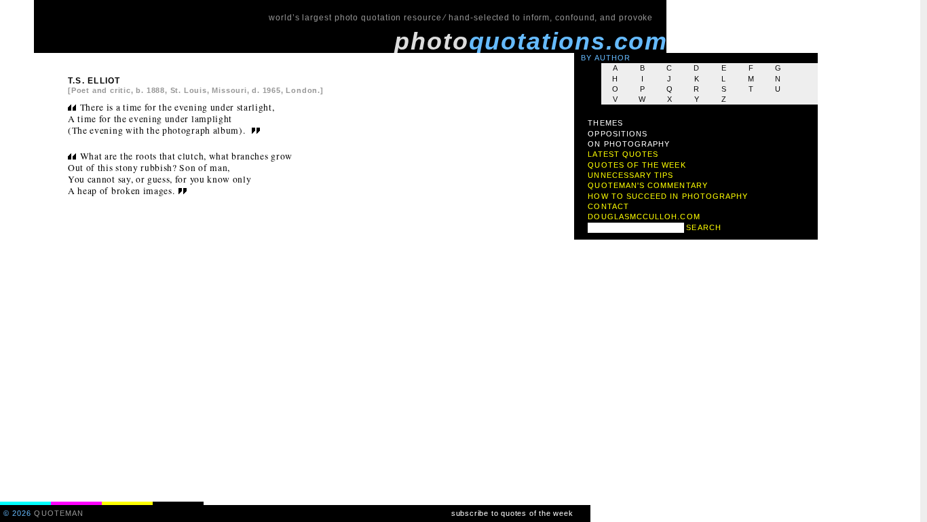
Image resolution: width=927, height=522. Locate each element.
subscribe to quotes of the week (512, 513)
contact (608, 206)
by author (605, 58)
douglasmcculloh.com (644, 216)
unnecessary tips (630, 175)
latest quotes (623, 154)
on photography (629, 144)
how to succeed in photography (668, 196)
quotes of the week (636, 165)
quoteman (58, 513)
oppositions (617, 134)
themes (605, 123)
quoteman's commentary (647, 185)
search (703, 227)
